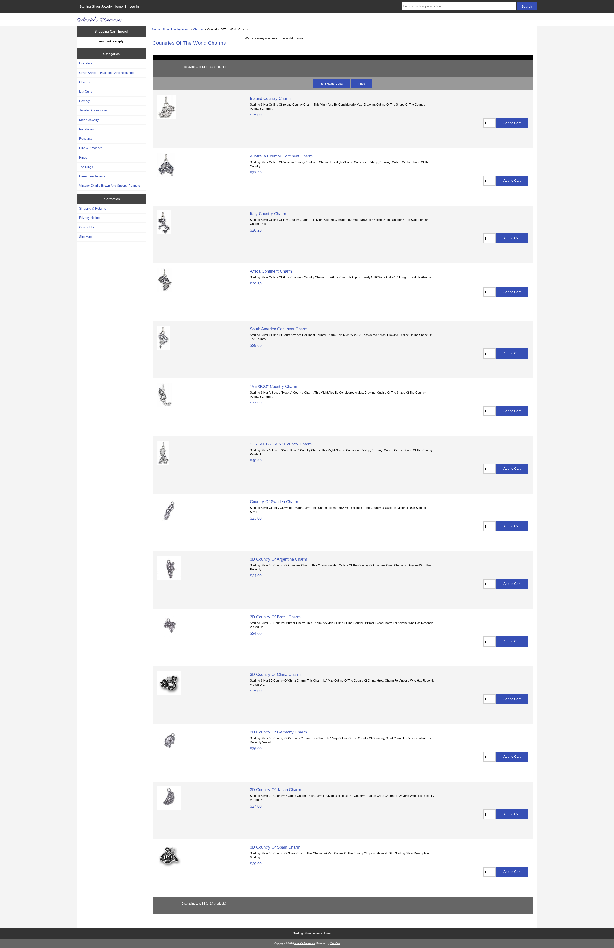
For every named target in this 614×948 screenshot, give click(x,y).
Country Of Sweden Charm (274, 501)
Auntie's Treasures (304, 943)
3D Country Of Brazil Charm (275, 616)
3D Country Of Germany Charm (278, 732)
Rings (83, 157)
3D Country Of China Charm (275, 674)
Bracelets (85, 63)
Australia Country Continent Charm (281, 156)
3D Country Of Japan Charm (275, 789)
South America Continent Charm (278, 328)
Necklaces (86, 129)
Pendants (85, 138)
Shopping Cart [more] (111, 31)
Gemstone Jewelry (92, 176)
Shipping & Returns (92, 208)
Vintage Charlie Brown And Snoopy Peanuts (109, 185)
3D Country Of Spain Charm (275, 847)
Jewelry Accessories (93, 110)
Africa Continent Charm (271, 271)
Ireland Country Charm (270, 98)
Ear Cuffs (85, 91)
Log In (134, 6)
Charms (198, 29)
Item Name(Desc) (331, 83)
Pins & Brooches (91, 148)
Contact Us (87, 227)
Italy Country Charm (268, 213)
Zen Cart (335, 943)
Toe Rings (86, 167)
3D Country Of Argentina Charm (278, 559)
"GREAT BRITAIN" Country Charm (281, 444)
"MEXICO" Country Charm (273, 386)
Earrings (85, 101)
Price (361, 83)
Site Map (85, 237)
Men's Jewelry (89, 120)
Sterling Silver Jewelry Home (101, 6)
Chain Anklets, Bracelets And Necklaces (107, 73)
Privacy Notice (89, 218)
